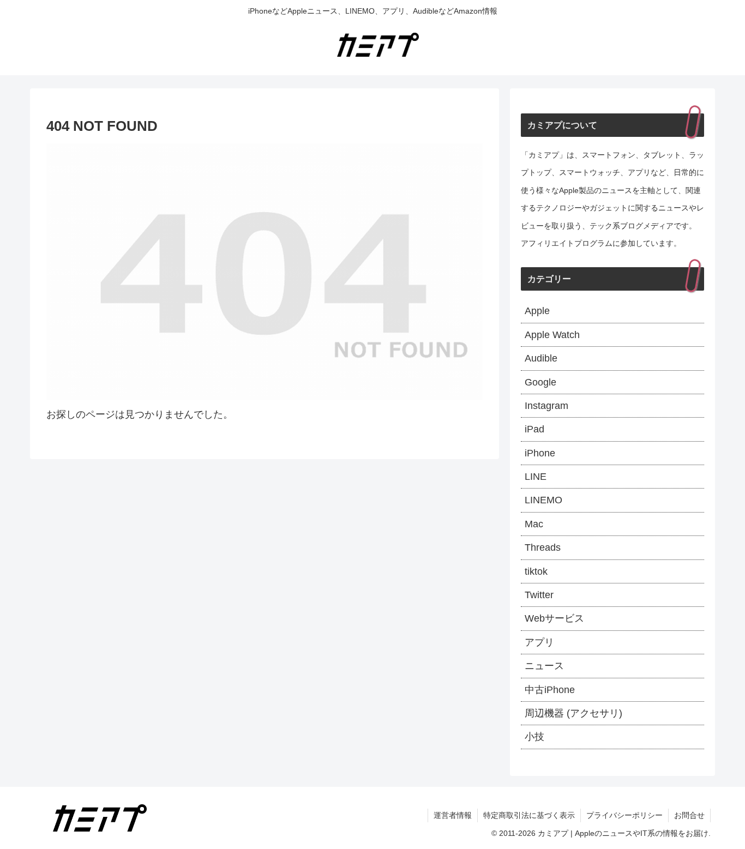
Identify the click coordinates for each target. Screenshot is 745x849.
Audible (541, 358)
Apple (537, 310)
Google (540, 382)
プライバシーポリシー (624, 815)
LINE (535, 476)
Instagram (546, 405)
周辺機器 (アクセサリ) (573, 713)
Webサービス (554, 618)
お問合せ (689, 815)
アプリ (539, 642)
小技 (534, 736)
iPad (534, 429)
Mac (534, 524)
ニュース (544, 665)
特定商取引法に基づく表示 (529, 815)
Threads (543, 547)
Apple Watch (552, 334)
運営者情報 (453, 815)
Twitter (539, 594)
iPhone (540, 453)
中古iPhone (550, 689)
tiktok (536, 571)
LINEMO (543, 500)
